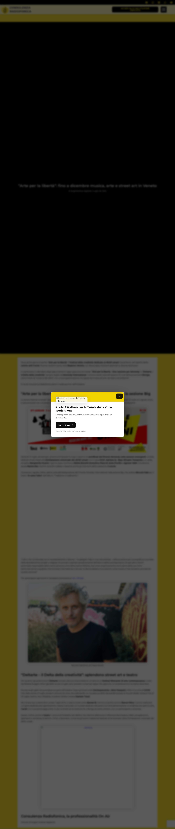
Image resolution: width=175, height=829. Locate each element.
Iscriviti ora (64, 425)
